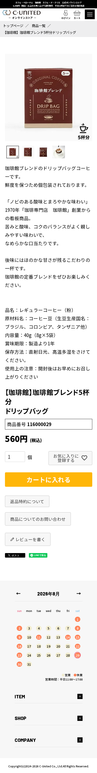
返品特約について (27, 501)
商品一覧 (38, 25)
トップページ (13, 25)
